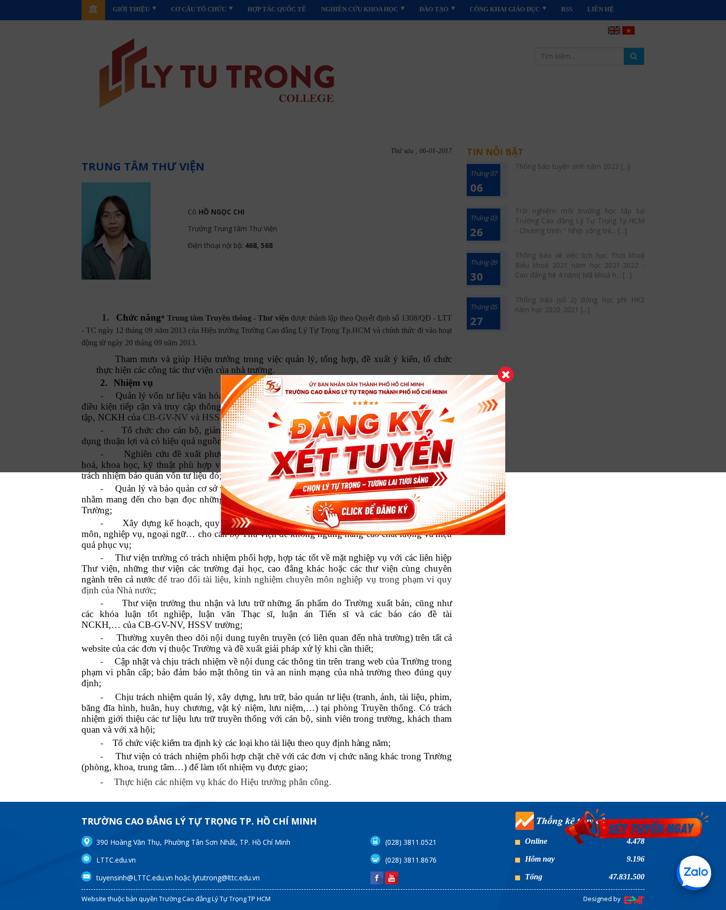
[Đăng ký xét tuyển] (637, 832)
